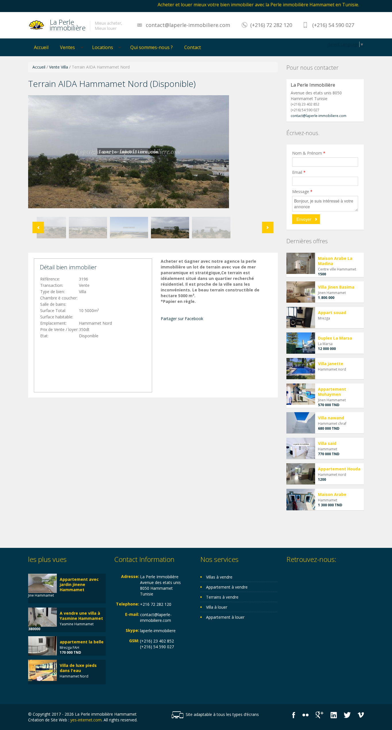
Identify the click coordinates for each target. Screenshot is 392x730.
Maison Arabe (332, 494)
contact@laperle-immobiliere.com (188, 25)
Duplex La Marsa (335, 338)
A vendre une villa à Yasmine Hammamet (81, 615)
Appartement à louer (225, 617)
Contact (192, 47)
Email (299, 172)
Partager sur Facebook (182, 318)
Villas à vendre (219, 577)
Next (267, 227)
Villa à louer (216, 607)
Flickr (305, 715)
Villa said (327, 443)
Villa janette (330, 363)
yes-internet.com (86, 720)
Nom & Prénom (308, 153)
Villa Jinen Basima (336, 287)
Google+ (319, 715)
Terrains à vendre (222, 597)
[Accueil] (36, 25)
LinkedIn (333, 715)
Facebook (293, 715)
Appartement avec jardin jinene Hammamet (79, 584)
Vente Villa (58, 67)
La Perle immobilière (68, 24)
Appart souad (332, 312)
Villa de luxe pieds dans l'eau (78, 668)
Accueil (41, 47)
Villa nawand (331, 418)
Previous (38, 227)
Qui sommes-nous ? (151, 47)
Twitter (347, 715)
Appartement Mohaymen (332, 391)
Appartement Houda (339, 469)
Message (302, 191)
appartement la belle (82, 642)
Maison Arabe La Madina (335, 261)
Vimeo (361, 715)
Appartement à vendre (227, 587)
